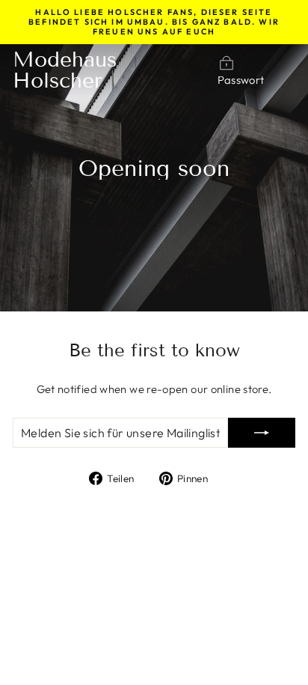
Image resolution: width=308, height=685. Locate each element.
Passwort (241, 80)
